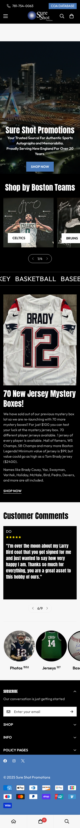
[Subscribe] (72, 711)
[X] (23, 761)
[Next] (47, 258)
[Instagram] (14, 761)
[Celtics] (28, 223)
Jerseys (51, 668)
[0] (71, 16)
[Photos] (19, 646)
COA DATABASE (62, 6)
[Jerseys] (51, 646)
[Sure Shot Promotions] (40, 16)
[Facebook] (5, 761)
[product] (13, 821)
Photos (19, 668)
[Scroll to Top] (72, 804)
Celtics (18, 238)
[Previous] (33, 258)
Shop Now (40, 167)
